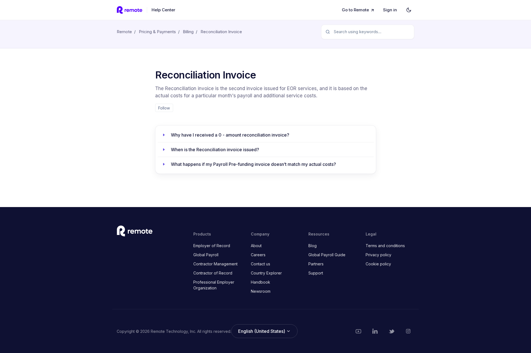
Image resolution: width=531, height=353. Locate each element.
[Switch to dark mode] (408, 9)
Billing (188, 31)
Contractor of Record (212, 273)
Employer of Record (211, 245)
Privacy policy (378, 254)
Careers (258, 254)
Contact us (260, 264)
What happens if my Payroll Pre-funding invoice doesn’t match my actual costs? (253, 164)
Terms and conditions (385, 245)
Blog (312, 245)
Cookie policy (378, 264)
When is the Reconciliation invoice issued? (215, 149)
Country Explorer (266, 273)
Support (315, 273)
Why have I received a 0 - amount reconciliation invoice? (230, 135)
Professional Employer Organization (213, 285)
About (256, 245)
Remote (124, 31)
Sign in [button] (390, 9)
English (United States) (262, 331)
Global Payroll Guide (326, 254)
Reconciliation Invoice (221, 31)
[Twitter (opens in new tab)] (392, 331)
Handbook (260, 282)
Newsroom (260, 291)
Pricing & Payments (157, 31)
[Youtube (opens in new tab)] (358, 331)
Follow (164, 108)
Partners (316, 264)
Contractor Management (215, 264)
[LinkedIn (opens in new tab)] (375, 331)
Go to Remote (355, 9)
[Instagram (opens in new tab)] (408, 331)
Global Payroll (205, 254)
